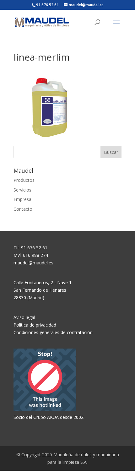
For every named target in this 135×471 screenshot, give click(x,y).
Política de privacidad (35, 325)
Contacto (23, 209)
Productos (24, 180)
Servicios (22, 190)
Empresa (22, 199)
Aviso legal (24, 317)
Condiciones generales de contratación (53, 332)
